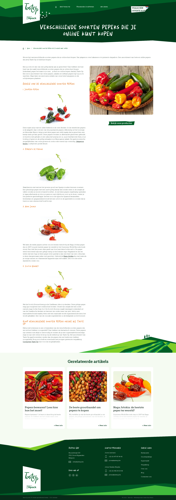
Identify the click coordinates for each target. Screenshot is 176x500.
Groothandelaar (146, 457)
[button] (147, 7)
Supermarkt (145, 461)
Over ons (144, 469)
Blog (28, 48)
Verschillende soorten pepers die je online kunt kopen (50, 48)
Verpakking (145, 465)
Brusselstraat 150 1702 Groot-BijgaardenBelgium (76, 455)
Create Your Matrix (148, 497)
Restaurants (145, 453)
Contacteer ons (146, 477)
